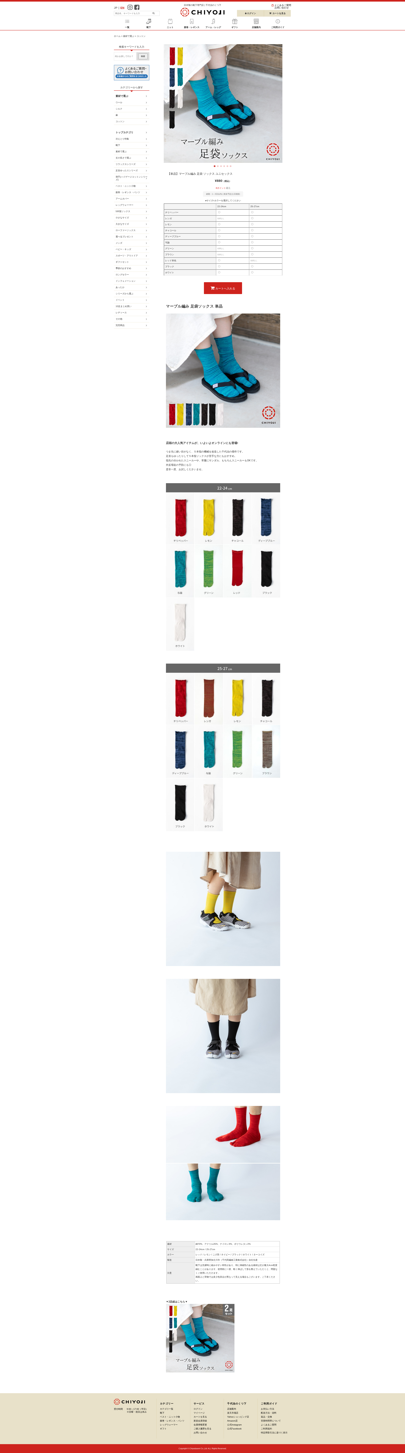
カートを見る (279, 13)
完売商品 (120, 325)
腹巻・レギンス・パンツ (128, 192)
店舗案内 (231, 1409)
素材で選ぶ (128, 36)
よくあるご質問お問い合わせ (282, 6)
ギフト (163, 1428)
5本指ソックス (123, 211)
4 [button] (224, 166)
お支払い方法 (267, 1409)
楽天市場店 (232, 1413)
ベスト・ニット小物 (126, 186)
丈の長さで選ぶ (123, 158)
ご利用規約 (266, 1428)
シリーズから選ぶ (124, 293)
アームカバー (122, 198)
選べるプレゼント (124, 236)
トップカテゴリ (124, 132)
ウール (119, 102)
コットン (141, 36)
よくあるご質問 (268, 1424)
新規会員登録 (200, 1420)
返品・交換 (266, 1416)
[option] (223, 103)
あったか (120, 287)
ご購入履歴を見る (202, 1428)
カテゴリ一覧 (166, 1409)
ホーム (117, 36)
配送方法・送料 (268, 1413)
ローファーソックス (126, 230)
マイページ (199, 1413)
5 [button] (228, 166)
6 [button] (231, 166)
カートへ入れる (225, 288)
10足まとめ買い (123, 306)
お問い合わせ (200, 1432)
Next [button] (274, 103)
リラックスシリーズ (126, 164)
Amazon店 (232, 1420)
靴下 (118, 145)
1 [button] (215, 166)
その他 (119, 319)
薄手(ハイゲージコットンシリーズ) (131, 178)
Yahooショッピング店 (238, 1416)
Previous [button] (171, 103)
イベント (120, 300)
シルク (119, 108)
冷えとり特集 (122, 139)
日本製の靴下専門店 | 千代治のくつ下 (202, 5)
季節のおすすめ (123, 268)
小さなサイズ (122, 217)
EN (122, 7)
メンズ (119, 243)
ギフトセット (122, 262)
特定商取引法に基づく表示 (274, 1432)
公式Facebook (234, 1428)
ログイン (198, 1409)
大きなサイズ (122, 224)
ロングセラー (122, 274)
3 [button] (221, 166)
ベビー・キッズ (123, 249)
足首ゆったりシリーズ (127, 170)
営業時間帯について (271, 1420)
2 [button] (218, 166)
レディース (121, 312)
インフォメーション (126, 281)
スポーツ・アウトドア (127, 255)
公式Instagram (234, 1424)
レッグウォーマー (124, 205)
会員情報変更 (200, 1424)
